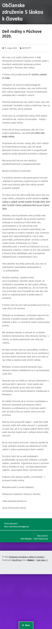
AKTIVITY (26, 48)
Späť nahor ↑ (42, 560)
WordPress (17, 560)
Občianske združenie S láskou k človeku (22, 12)
